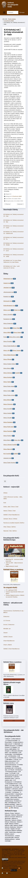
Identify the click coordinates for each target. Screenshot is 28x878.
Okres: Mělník (7, 332)
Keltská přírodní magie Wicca (12, 683)
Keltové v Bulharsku (10, 827)
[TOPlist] (4, 873)
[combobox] (12, 12)
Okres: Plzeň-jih (7, 435)
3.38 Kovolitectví (17, 790)
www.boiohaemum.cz (6, 866)
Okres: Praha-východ (9, 395)
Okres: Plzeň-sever (8, 426)
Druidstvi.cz (17, 801)
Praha (5, 337)
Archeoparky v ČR (10, 806)
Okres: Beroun (7, 368)
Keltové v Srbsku (16, 820)
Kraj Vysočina (7, 453)
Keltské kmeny (9, 801)
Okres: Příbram (7, 359)
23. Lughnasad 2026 (11, 590)
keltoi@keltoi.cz (5, 854)
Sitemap (16, 808)
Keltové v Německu (16, 815)
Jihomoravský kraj (8, 292)
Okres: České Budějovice (10, 346)
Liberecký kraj (7, 458)
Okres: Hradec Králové (9, 364)
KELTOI (3, 862)
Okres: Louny (7, 310)
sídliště (16, 453)
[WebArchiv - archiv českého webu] (10, 868)
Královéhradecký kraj (9, 305)
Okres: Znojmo (17, 350)
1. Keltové (7, 738)
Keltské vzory (8, 703)
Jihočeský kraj (7, 287)
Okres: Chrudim (7, 417)
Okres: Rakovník (7, 449)
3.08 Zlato (20, 757)
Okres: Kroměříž (7, 408)
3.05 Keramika (12, 756)
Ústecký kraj (6, 283)
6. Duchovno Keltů (17, 196)
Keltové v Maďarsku (10, 822)
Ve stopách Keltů (10, 588)
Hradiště (17, 373)
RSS (21, 868)
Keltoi (25, 857)
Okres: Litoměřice (8, 314)
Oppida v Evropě (15, 829)
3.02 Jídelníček (13, 752)
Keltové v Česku (9, 813)
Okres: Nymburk (7, 377)
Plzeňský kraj (7, 296)
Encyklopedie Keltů (12, 736)
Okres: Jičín (6, 350)
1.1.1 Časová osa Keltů (11, 740)
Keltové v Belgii (18, 825)
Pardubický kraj (7, 319)
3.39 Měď (8, 792)
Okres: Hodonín (7, 413)
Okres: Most (17, 440)
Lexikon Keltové (15, 738)
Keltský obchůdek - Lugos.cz (13, 804)
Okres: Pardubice (8, 422)
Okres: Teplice (7, 381)
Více (13, 679)
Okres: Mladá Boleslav (9, 355)
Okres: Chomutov (8, 404)
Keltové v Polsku (13, 823)
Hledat (22, 12)
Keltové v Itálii (9, 825)
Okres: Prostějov (7, 341)
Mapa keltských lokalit (12, 566)
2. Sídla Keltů (16, 744)
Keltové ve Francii (10, 816)
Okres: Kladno (17, 332)
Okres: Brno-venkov (14, 337)
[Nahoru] (25, 875)
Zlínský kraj (17, 310)
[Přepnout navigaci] (4, 12)
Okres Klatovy (7, 440)
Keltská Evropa (11, 811)
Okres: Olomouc (7, 373)
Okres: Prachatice (8, 431)
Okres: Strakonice (8, 323)
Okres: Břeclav (7, 399)
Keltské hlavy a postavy (12, 662)
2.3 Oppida (14, 747)
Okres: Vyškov (7, 390)
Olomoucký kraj (7, 301)
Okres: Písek (16, 328)
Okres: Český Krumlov (9, 462)
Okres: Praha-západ (8, 386)
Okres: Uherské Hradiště (10, 444)
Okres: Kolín (6, 328)
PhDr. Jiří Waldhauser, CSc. (12, 802)
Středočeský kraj (8, 278)
